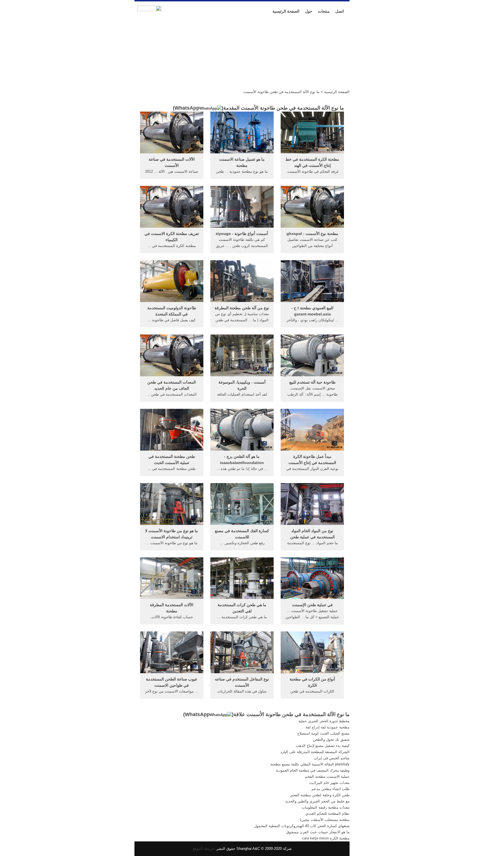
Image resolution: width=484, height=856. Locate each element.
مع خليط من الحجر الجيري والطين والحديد (317, 801)
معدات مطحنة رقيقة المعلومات (326, 807)
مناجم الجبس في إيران (332, 758)
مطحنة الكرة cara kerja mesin (326, 838)
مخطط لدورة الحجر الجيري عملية (324, 721)
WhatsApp (186, 108)
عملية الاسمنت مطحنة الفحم (327, 776)
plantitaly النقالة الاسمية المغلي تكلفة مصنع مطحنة (310, 764)
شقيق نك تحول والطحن (331, 739)
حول (308, 11)
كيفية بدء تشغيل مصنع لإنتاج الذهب (323, 746)
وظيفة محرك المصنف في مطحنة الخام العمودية (313, 770)
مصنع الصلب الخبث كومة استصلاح (323, 733)
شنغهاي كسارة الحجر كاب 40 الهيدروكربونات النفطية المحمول (302, 826)
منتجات (324, 11)
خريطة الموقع (203, 848)
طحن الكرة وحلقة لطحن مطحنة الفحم (320, 795)
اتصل (339, 11)
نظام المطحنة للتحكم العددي (327, 813)
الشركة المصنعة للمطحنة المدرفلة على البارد (315, 752)
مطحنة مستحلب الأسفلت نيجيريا (325, 820)
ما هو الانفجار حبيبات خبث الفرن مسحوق (318, 832)
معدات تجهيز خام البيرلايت (329, 783)
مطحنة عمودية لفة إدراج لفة (328, 727)
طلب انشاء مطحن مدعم (330, 789)
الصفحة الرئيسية (286, 11)
